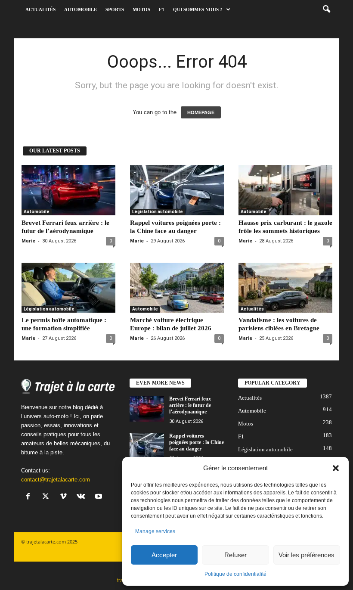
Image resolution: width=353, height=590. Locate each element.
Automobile (80, 9)
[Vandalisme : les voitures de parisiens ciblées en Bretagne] (285, 288)
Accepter (164, 555)
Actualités (40, 9)
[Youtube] (100, 497)
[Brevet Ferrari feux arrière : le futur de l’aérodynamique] (68, 190)
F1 (161, 9)
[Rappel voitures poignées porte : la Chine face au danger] (177, 190)
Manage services (155, 531)
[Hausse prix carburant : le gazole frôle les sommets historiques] (285, 190)
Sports (114, 9)
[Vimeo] (65, 497)
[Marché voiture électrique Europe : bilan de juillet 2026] (177, 288)
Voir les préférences (306, 555)
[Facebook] (30, 497)
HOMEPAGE (200, 112)
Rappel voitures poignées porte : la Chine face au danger (196, 442)
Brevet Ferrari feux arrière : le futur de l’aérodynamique (190, 405)
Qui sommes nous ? (198, 9)
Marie (28, 241)
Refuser (235, 555)
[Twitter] (47, 497)
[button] (335, 468)
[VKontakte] (83, 497)
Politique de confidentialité (235, 574)
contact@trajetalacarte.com (55, 479)
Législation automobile (157, 211)
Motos (141, 9)
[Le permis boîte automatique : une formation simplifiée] (68, 288)
